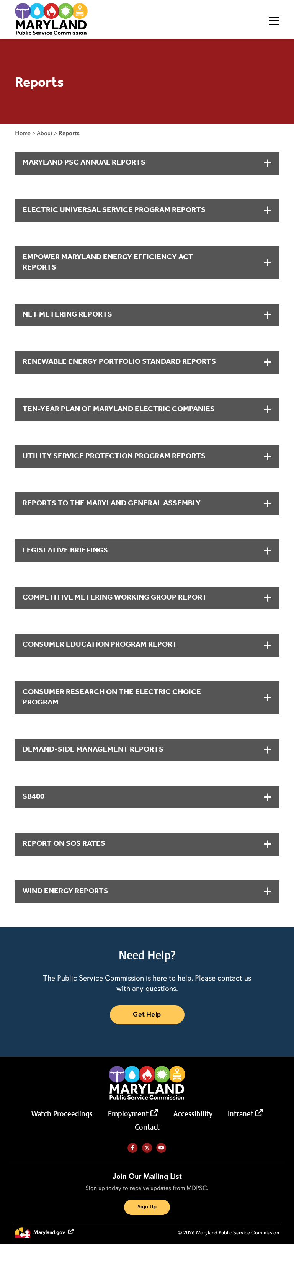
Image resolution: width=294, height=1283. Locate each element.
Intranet (240, 1113)
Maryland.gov (49, 1232)
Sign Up (147, 1207)
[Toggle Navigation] (274, 21)
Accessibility (192, 1113)
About (44, 133)
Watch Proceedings (62, 1113)
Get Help (147, 1014)
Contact (147, 1127)
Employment (128, 1113)
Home (23, 133)
